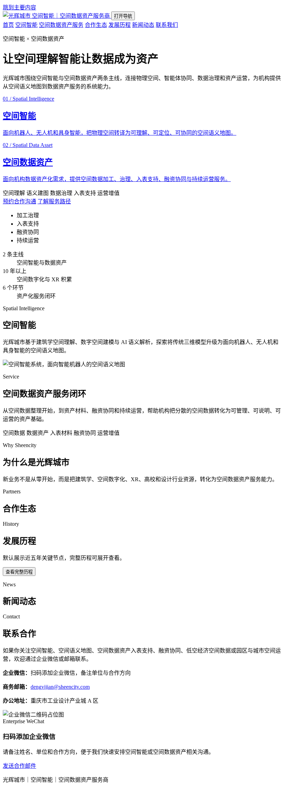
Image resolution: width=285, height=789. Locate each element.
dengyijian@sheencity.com (60, 687)
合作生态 (96, 25)
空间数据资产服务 (61, 25)
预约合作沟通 (19, 201)
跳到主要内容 (19, 7)
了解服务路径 (54, 201)
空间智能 (26, 25)
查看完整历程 (19, 572)
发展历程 (119, 25)
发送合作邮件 (19, 766)
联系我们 (167, 25)
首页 (8, 25)
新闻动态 (143, 25)
